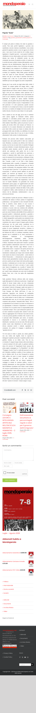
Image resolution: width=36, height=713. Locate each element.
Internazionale (8, 585)
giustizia (13, 37)
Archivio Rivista (8, 608)
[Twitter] (22, 657)
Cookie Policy (8, 657)
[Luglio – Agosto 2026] (18, 488)
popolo (28, 37)
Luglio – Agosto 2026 (11, 533)
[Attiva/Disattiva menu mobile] (32, 4)
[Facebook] (20, 657)
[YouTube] (25, 657)
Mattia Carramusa (8, 36)
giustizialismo (19, 37)
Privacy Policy (8, 653)
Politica (6, 582)
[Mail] (27, 657)
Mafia (24, 37)
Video (5, 611)
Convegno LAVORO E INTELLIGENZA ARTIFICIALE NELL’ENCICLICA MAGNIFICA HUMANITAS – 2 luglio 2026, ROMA (9, 425)
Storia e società (9, 589)
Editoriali (6, 600)
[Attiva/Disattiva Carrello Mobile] (29, 4)
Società (6, 593)
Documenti (7, 604)
